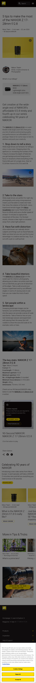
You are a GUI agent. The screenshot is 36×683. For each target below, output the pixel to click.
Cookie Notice (6, 664)
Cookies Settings (18, 669)
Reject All (17, 674)
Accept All (18, 679)
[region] (18, 663)
